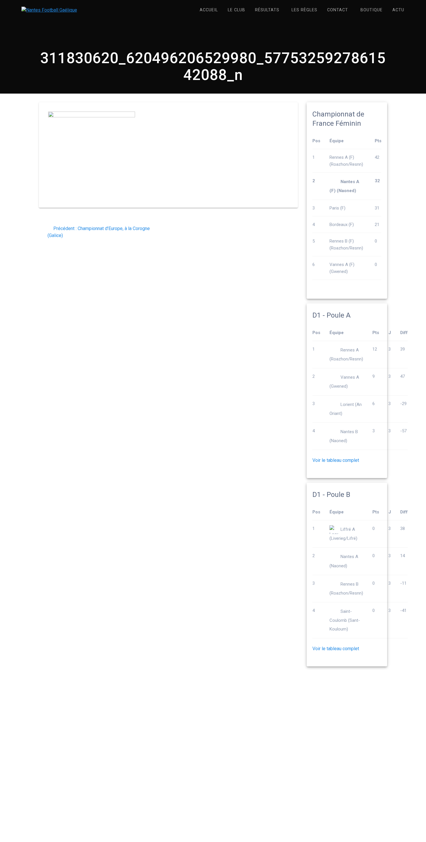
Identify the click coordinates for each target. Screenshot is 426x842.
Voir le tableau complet (335, 460)
